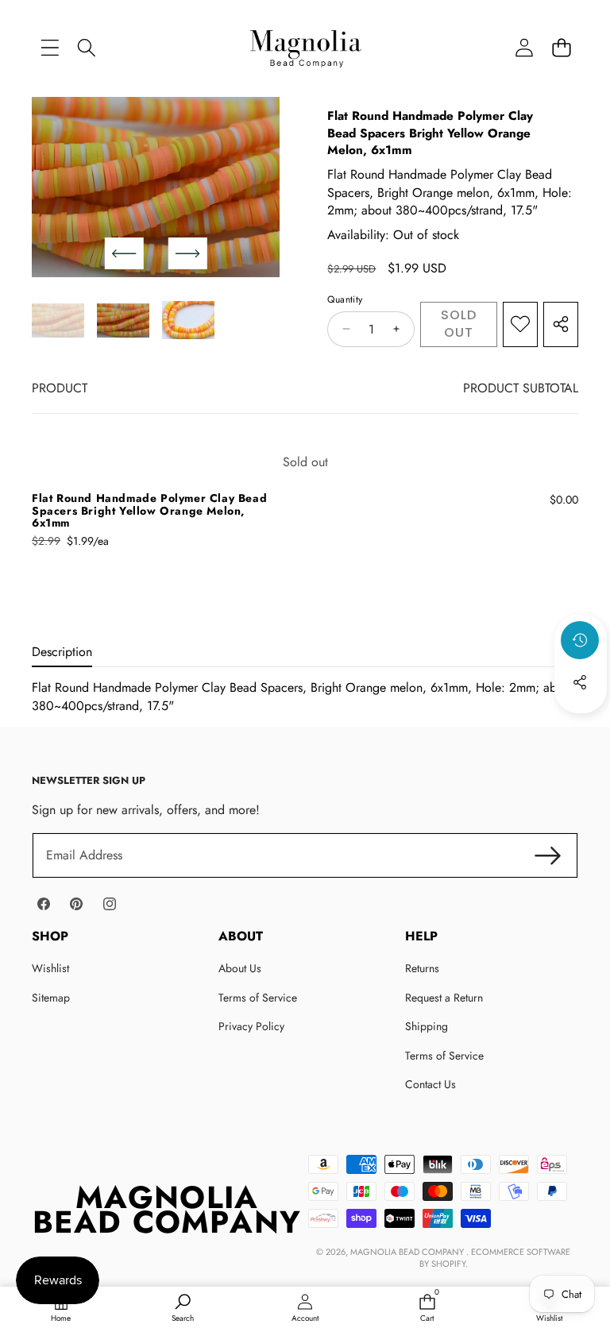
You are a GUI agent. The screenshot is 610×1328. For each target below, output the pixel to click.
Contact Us (430, 1084)
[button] (561, 47)
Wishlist (50, 968)
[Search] (87, 47)
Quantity (344, 300)
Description (62, 652)
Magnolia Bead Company (408, 1251)
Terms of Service (257, 998)
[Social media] (580, 682)
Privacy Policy (251, 1026)
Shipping (426, 1026)
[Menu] (50, 47)
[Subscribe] (548, 855)
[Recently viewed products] (580, 640)
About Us (239, 968)
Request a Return (444, 998)
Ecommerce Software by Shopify (495, 1257)
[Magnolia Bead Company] (305, 47)
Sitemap (51, 998)
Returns (422, 968)
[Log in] (524, 47)
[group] (58, 320)
